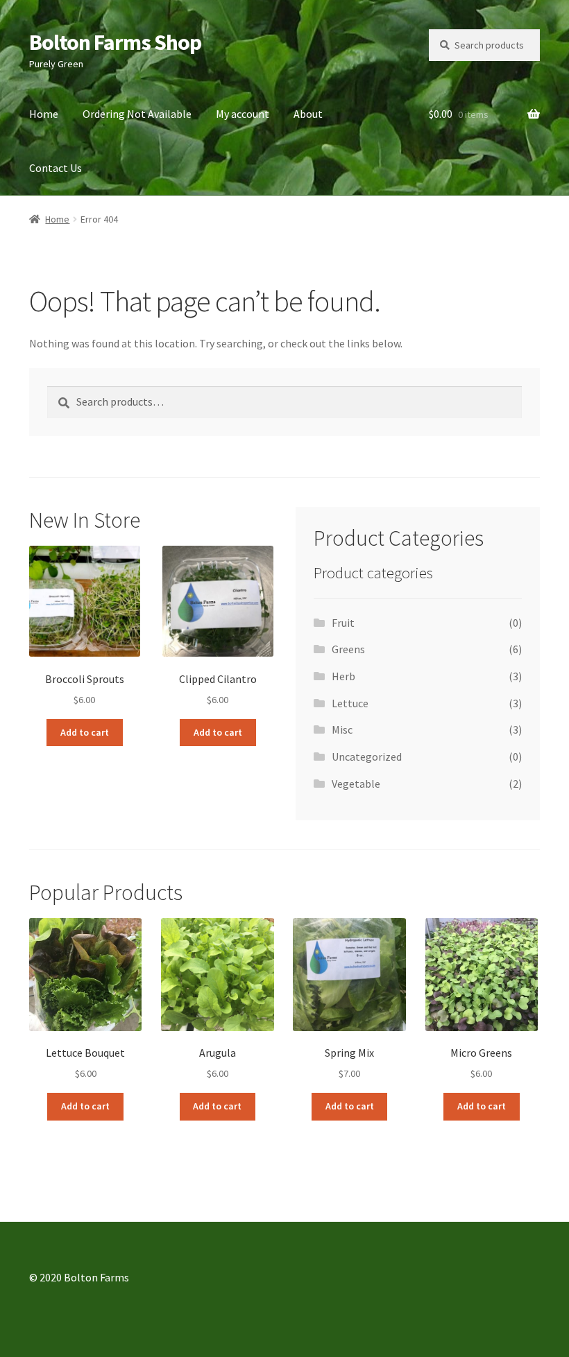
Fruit (343, 623)
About (308, 114)
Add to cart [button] (84, 732)
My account (242, 114)
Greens (348, 649)
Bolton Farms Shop (115, 42)
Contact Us (55, 168)
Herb (343, 676)
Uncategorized (367, 756)
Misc (342, 729)
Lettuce (350, 703)
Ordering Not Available (137, 114)
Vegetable (356, 783)
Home (43, 114)
